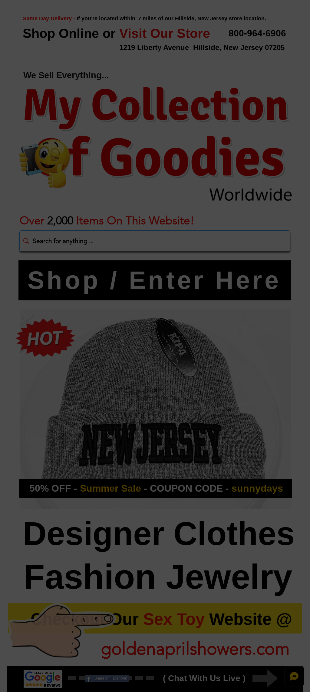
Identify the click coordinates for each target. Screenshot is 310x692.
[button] (262, 298)
